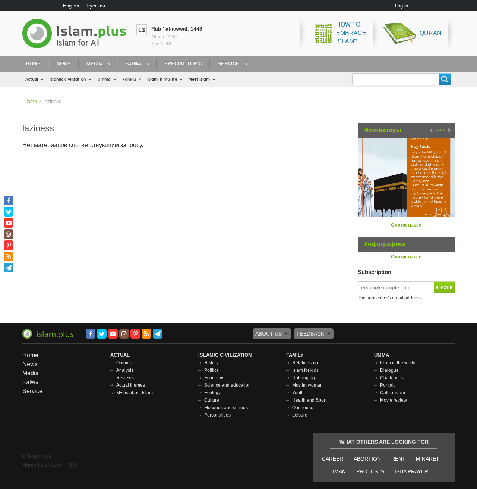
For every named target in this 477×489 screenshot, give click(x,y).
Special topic (183, 63)
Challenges (392, 377)
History (211, 362)
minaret (427, 459)
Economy (213, 377)
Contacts (51, 465)
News (63, 63)
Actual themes (130, 385)
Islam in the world (398, 362)
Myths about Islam (134, 392)
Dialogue (389, 370)
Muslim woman (307, 385)
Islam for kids (305, 370)
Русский (95, 6)
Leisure (299, 415)
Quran (431, 33)
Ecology (212, 392)
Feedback (310, 334)
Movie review (393, 400)
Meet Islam (199, 79)
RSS (71, 465)
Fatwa (133, 63)
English (71, 6)
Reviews (125, 377)
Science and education (227, 385)
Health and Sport (309, 400)
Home (33, 63)
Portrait (387, 385)
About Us (268, 334)
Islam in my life (162, 79)
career (332, 459)
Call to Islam (392, 392)
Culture (211, 400)
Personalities (217, 415)
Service (228, 63)
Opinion (124, 362)
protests (370, 471)
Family (129, 79)
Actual (31, 79)
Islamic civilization (68, 79)
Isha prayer (411, 471)
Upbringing (303, 377)
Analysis (124, 370)
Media (94, 63)
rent (398, 459)
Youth (298, 392)
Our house (302, 407)
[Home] (77, 33)
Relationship (305, 362)
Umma (104, 79)
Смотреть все (406, 225)
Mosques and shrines (226, 407)
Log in (401, 6)
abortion (367, 459)
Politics (211, 370)
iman (339, 471)
